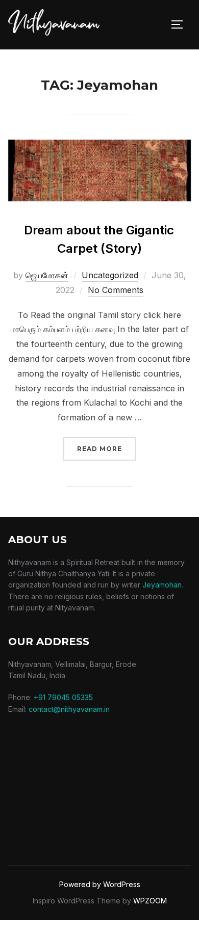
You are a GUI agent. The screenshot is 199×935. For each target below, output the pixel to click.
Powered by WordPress (99, 884)
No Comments (115, 290)
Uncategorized (110, 275)
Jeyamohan (162, 584)
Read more (106, 448)
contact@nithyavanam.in (69, 709)
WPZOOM (150, 900)
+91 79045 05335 (63, 697)
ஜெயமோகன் (47, 275)
